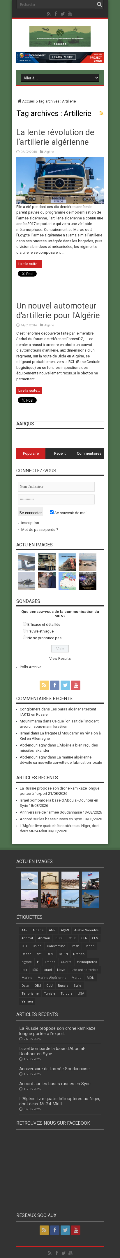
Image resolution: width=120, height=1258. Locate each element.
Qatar (25, 986)
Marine (27, 978)
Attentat (27, 938)
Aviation (44, 938)
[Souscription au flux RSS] (101, 113)
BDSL (59, 938)
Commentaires (89, 453)
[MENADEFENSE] (60, 42)
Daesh (26, 954)
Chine (37, 946)
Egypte (27, 962)
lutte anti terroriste (84, 970)
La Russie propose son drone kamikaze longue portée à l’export (57, 1031)
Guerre (66, 962)
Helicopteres (87, 962)
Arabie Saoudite (86, 930)
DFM (50, 954)
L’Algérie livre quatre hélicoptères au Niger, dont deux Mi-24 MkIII (59, 1101)
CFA (84, 938)
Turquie (67, 994)
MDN (90, 978)
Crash (74, 946)
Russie (63, 986)
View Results (60, 658)
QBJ (38, 986)
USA (81, 994)
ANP (52, 930)
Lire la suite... (29, 264)
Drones (78, 954)
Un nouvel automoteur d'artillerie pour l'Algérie (58, 310)
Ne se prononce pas (44, 638)
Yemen (27, 1001)
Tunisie (49, 994)
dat (39, 954)
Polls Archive (30, 667)
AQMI (65, 930)
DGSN (63, 954)
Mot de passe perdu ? (39, 529)
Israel (47, 970)
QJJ (49, 986)
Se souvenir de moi (70, 513)
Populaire (31, 453)
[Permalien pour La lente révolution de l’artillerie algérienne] (60, 202)
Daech (89, 946)
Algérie (49, 152)
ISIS (35, 970)
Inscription (30, 523)
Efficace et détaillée (43, 624)
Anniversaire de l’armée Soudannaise (51, 812)
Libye (61, 970)
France (50, 962)
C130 (72, 938)
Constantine (56, 946)
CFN (95, 938)
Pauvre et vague (40, 631)
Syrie (77, 986)
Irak (24, 970)
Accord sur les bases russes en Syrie (51, 819)
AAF (24, 930)
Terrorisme (30, 994)
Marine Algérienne (52, 978)
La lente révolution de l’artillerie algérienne (55, 137)
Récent (60, 453)
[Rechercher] (99, 4)
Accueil (28, 101)
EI (38, 962)
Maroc (77, 978)
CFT (24, 946)
